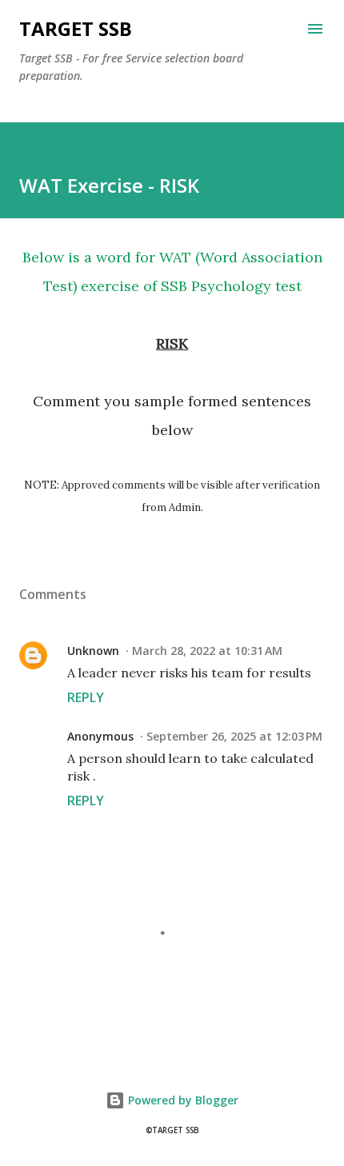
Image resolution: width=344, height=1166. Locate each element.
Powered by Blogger (181, 1100)
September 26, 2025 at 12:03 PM (234, 736)
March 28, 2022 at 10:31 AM (207, 650)
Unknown (93, 650)
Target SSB (75, 28)
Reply (85, 697)
